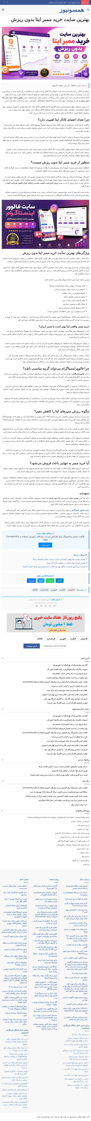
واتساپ (50, 581)
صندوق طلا (85, 856)
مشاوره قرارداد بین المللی (80, 860)
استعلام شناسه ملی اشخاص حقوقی (14, 1090)
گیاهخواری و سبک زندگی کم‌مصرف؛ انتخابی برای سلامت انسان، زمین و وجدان (14, 1104)
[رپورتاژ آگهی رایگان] (45, 622)
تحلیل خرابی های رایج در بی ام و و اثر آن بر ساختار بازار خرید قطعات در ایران (15, 1065)
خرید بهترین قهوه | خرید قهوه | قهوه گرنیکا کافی (73, 841)
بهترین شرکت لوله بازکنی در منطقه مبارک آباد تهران (65, 563)
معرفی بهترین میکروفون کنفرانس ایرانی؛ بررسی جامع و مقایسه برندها (59, 559)
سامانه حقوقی (84, 853)
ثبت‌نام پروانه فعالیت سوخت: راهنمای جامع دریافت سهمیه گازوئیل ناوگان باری (14, 1095)
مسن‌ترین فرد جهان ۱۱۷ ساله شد (76, 1075)
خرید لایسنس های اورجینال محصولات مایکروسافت (72, 845)
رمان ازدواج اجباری (83, 849)
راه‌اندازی (50, 639)
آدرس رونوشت (31, 646)
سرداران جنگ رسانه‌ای (80, 1034)
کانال (39, 639)
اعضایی (83, 639)
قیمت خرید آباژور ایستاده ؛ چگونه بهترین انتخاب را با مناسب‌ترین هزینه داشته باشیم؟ (54, 566)
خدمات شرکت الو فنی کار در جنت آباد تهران (74, 837)
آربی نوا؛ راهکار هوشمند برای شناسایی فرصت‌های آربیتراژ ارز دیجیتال (16, 1041)
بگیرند (72, 639)
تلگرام (59, 581)
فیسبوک (31, 581)
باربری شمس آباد (83, 825)
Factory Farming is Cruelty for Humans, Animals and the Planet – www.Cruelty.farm (58, 817)
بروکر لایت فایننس (83, 829)
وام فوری (86, 864)
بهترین (62, 639)
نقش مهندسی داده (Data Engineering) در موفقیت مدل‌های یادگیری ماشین (15, 1056)
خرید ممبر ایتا (63, 498)
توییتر (41, 581)
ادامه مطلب (45, 545)
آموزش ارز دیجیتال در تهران (80, 821)
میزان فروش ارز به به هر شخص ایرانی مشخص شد (63, 2)
